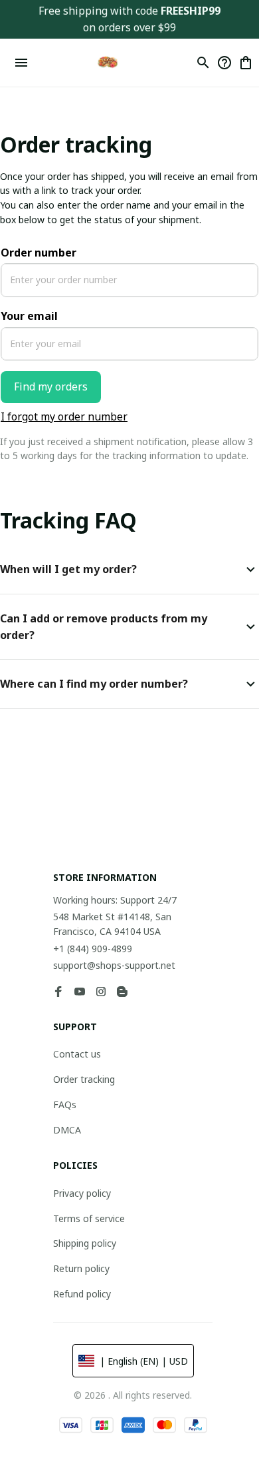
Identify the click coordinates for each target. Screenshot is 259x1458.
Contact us (77, 1054)
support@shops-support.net (114, 965)
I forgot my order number (64, 416)
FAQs (64, 1104)
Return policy (81, 1268)
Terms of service (89, 1218)
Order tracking (84, 1079)
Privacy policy (82, 1193)
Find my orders (51, 386)
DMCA (67, 1129)
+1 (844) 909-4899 (92, 948)
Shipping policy (84, 1243)
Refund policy (82, 1293)
